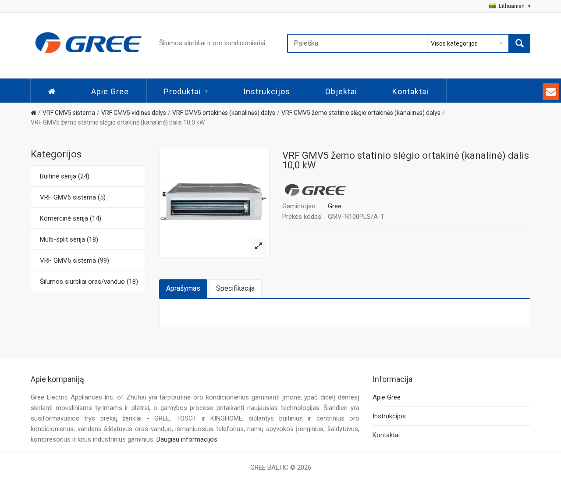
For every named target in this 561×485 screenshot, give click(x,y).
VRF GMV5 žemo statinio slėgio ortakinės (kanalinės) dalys (360, 112)
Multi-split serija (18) (69, 239)
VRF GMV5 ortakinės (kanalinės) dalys (223, 112)
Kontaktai (410, 91)
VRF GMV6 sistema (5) (73, 197)
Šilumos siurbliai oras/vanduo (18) (89, 281)
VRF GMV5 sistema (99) (74, 260)
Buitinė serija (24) (64, 176)
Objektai (341, 91)
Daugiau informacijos (186, 439)
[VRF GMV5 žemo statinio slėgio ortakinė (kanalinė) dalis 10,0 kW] (258, 246)
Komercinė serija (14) (70, 218)
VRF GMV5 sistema (69, 112)
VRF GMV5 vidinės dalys (133, 112)
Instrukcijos (266, 91)
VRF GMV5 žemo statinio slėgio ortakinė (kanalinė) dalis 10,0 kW (118, 122)
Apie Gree (110, 91)
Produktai (182, 91)
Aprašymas (183, 288)
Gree (334, 206)
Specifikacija (235, 288)
